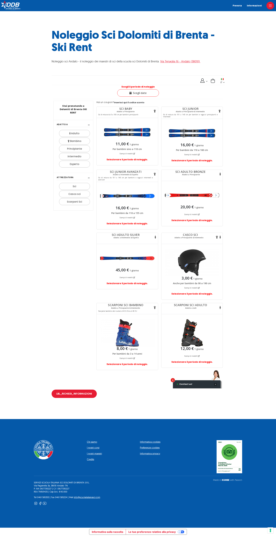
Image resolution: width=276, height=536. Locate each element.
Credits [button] (90, 459)
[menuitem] (237, 5)
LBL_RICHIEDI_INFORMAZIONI (74, 393)
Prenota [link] (237, 5)
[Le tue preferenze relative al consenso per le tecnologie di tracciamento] (270, 530)
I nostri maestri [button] (94, 453)
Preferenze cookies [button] (150, 447)
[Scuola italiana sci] (10, 5)
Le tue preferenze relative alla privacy (152, 531)
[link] (270, 5)
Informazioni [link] (254, 5)
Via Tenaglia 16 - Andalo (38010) (180, 61)
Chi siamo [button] (92, 441)
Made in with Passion (227, 480)
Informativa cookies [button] (150, 441)
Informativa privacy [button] (150, 453)
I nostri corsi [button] (93, 447)
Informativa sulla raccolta (107, 531)
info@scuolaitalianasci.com (87, 497)
